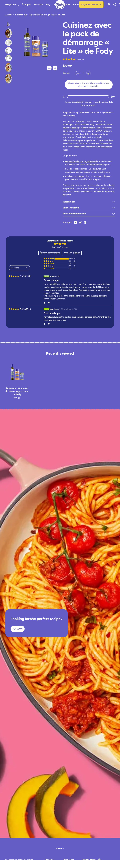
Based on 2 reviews (60, 247)
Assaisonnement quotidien (77, 176)
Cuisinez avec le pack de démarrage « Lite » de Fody (40, 14)
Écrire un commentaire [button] (50, 252)
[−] (78, 73)
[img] (14, 276)
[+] (88, 73)
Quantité (66, 73)
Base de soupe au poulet (76, 169)
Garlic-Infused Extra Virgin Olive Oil (81, 161)
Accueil (8, 14)
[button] (76, 4)
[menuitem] (8, 24)
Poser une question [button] (72, 252)
